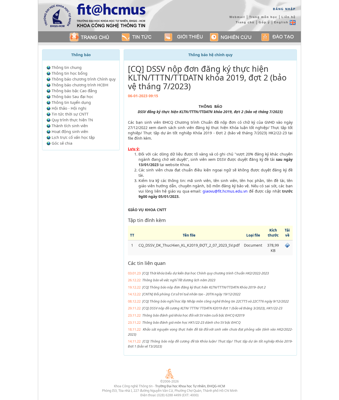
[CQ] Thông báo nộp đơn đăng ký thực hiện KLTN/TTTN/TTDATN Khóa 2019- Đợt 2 (204, 287)
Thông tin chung (67, 67)
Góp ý (264, 22)
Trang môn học (263, 17)
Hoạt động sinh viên (70, 131)
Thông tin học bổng (69, 73)
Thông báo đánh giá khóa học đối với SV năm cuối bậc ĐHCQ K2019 (193, 315)
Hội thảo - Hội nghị (69, 108)
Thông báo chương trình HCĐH (80, 84)
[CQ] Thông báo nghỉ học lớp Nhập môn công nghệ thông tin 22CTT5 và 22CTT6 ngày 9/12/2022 (215, 301)
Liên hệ (289, 17)
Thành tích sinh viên (70, 125)
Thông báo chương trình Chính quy (83, 79)
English (282, 22)
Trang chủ (245, 22)
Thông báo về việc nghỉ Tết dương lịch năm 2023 (178, 280)
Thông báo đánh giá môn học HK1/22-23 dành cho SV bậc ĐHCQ (191, 322)
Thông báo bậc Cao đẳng (74, 90)
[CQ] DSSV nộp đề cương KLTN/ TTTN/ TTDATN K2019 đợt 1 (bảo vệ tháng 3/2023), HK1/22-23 (212, 308)
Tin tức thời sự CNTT (70, 114)
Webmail (237, 17)
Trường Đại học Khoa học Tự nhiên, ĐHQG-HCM (190, 386)
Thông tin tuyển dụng (71, 102)
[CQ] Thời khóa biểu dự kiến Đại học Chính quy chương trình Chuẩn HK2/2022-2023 (205, 273)
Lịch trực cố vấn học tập (73, 137)
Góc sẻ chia (62, 143)
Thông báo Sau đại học (72, 96)
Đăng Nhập (284, 9)
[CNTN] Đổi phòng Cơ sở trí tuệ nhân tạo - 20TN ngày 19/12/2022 (191, 294)
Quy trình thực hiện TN (72, 119)
